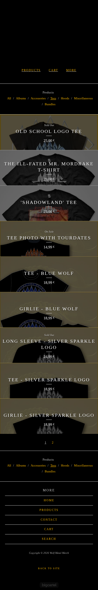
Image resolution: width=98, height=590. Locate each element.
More (71, 70)
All (9, 98)
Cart (53, 70)
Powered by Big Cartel (49, 585)
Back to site (49, 568)
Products (31, 70)
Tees (53, 98)
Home (49, 500)
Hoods (65, 98)
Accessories (38, 98)
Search (49, 539)
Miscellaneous (83, 98)
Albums (21, 98)
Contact (49, 519)
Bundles (50, 104)
